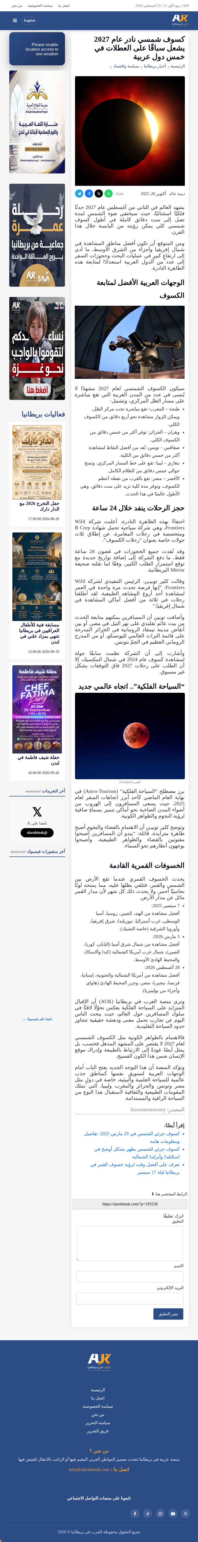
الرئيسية (178, 66)
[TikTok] (147, 1513)
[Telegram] (79, 193)
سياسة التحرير (98, 1423)
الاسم (179, 1266)
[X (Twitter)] (99, 193)
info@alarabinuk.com (89, 1469)
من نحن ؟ (99, 1450)
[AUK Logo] (99, 1363)
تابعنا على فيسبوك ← (37, 1019)
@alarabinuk (37, 833)
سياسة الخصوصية (40, 5)
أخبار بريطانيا (155, 66)
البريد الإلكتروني (170, 1287)
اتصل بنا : (119, 1469)
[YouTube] (173, 1513)
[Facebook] (89, 193)
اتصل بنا (64, 5)
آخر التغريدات (45, 791)
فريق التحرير (98, 1431)
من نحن (16, 5)
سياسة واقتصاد (126, 66)
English (29, 20)
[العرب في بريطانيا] (180, 20)
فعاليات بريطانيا (43, 414)
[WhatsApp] (108, 193)
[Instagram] (160, 1513)
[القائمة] (14, 20)
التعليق (178, 1221)
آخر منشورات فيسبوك (38, 851)
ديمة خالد (177, 193)
